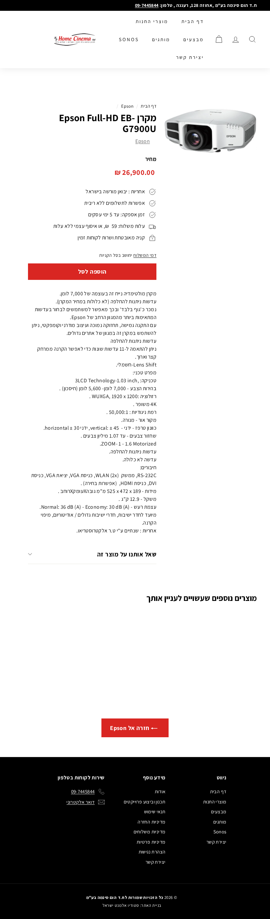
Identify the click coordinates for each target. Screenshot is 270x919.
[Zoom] (210, 131)
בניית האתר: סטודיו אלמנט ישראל (131, 905)
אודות (160, 791)
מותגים (161, 39)
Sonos (129, 39)
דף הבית (192, 21)
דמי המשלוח (144, 255)
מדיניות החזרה (151, 822)
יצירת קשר (190, 57)
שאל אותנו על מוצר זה (126, 554)
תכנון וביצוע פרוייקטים (145, 801)
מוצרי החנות (152, 21)
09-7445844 (147, 5)
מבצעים (193, 39)
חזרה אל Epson (130, 728)
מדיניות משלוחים (150, 831)
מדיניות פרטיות (151, 842)
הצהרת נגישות (152, 852)
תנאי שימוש (155, 811)
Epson (127, 106)
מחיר (150, 159)
